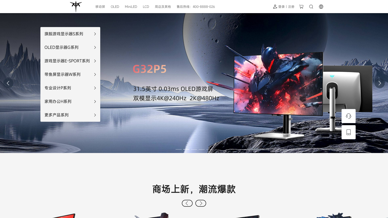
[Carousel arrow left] (8, 83)
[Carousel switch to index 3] (194, 149)
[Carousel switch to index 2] (186, 149)
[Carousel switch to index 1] (179, 149)
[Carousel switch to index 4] (202, 149)
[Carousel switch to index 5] (209, 149)
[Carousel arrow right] (380, 83)
